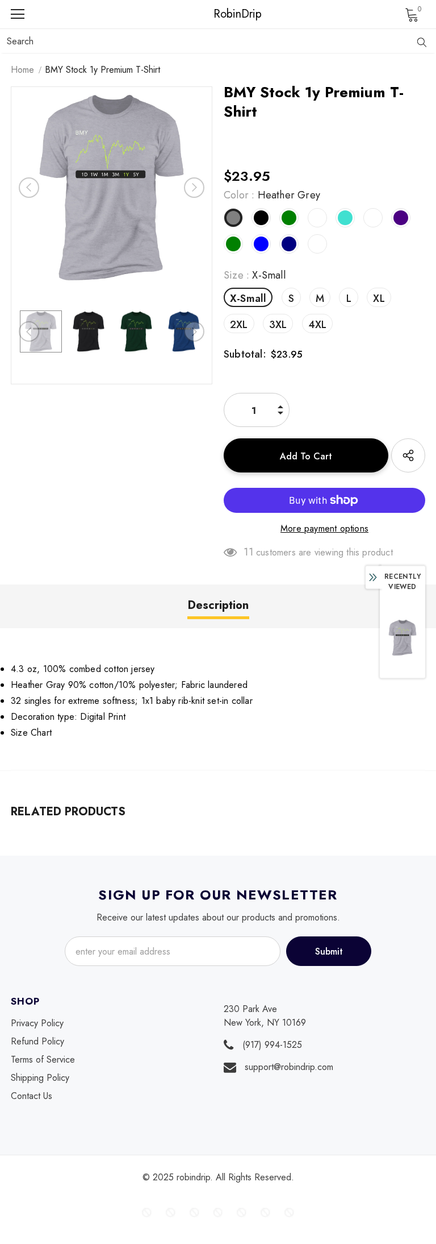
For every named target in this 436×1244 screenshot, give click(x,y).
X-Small (248, 298)
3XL (278, 324)
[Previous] (29, 187)
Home (22, 69)
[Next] (194, 187)
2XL (239, 324)
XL (378, 298)
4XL (317, 324)
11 (248, 552)
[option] (111, 187)
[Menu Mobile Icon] (17, 14)
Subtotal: (245, 354)
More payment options (324, 528)
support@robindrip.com (289, 1066)
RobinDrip (220, 14)
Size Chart (31, 732)
